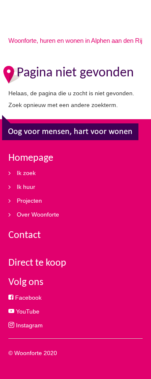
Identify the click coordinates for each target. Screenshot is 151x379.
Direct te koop (37, 263)
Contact (24, 235)
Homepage (30, 158)
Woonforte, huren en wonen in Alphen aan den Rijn (77, 40)
